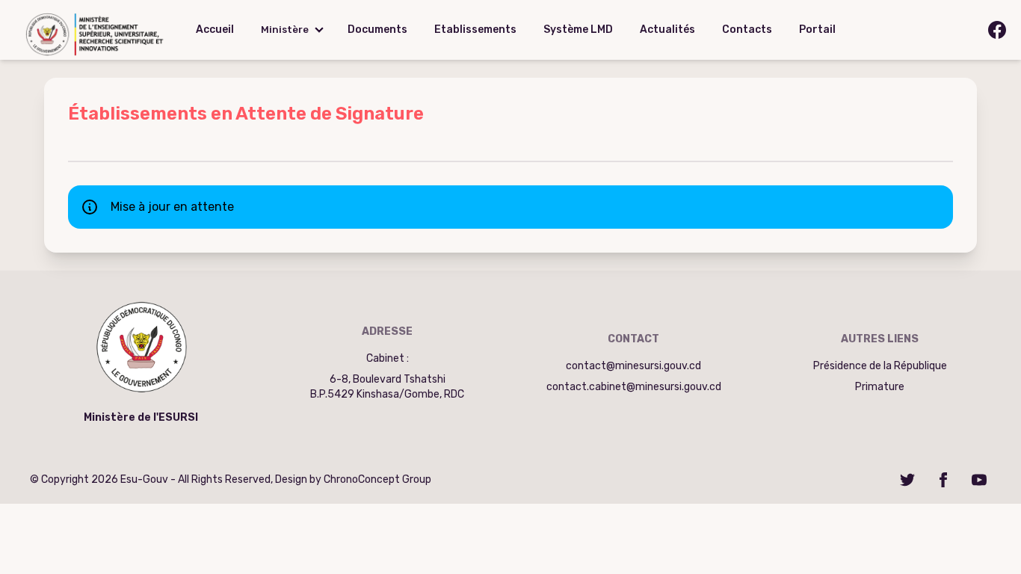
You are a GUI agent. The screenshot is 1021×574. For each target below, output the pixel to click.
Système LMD (578, 29)
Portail (817, 29)
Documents (377, 29)
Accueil (215, 29)
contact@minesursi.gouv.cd (633, 365)
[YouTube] (979, 480)
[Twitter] (907, 480)
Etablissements (475, 29)
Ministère (285, 29)
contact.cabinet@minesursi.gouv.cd (633, 386)
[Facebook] (943, 480)
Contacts (747, 29)
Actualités (667, 29)
